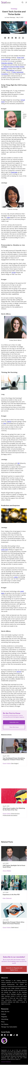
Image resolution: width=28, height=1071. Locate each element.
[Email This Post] (16, 38)
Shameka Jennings (7, 63)
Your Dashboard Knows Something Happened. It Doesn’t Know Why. (14, 759)
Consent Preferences (6, 1061)
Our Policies (4, 1024)
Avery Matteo (7, 871)
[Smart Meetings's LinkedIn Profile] (2, 1035)
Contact (3, 1014)
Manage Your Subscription (9, 1027)
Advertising (4, 1019)
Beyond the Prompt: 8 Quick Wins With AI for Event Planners (13, 923)
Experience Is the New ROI (11, 894)
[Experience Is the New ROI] (14, 882)
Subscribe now (14, 722)
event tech (4, 550)
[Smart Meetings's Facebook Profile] (5, 1035)
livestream (14, 172)
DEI (18, 463)
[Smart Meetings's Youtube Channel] (11, 1035)
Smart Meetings (6, 2)
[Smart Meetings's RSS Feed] (17, 1035)
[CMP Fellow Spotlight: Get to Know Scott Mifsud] (14, 853)
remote (18, 671)
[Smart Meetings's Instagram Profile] (8, 1035)
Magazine (4, 1017)
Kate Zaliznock (7, 898)
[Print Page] (23, 38)
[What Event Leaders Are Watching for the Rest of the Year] (14, 795)
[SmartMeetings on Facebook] (5, 38)
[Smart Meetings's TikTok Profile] (14, 1035)
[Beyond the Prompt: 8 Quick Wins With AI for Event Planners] (14, 910)
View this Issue (14, 727)
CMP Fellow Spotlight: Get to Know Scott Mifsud (14, 866)
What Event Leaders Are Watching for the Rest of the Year (14, 809)
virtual (14, 272)
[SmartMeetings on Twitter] (8, 38)
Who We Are (5, 1011)
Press (3, 1022)
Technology (14, 9)
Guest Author (7, 763)
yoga (8, 217)
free (4, 423)
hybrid (9, 421)
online (16, 577)
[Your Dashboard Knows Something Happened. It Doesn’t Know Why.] (14, 745)
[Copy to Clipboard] (19, 38)
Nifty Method (10, 70)
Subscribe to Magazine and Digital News (14, 969)
